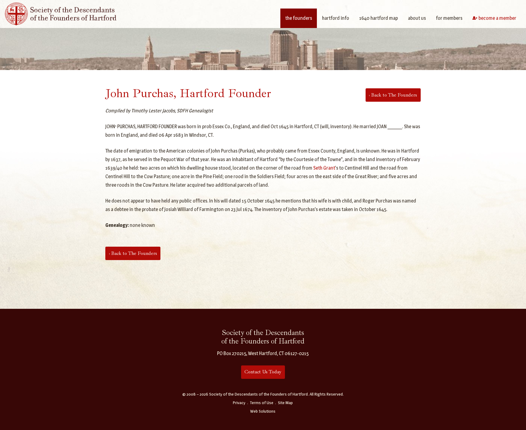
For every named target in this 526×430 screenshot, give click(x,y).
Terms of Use (261, 402)
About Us (417, 18)
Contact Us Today (262, 372)
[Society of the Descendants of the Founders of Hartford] (61, 13)
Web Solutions (262, 411)
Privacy (239, 402)
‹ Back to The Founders (393, 95)
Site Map (285, 402)
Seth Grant (324, 168)
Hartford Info (335, 18)
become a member (497, 18)
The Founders (298, 18)
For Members (449, 18)
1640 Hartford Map (378, 18)
